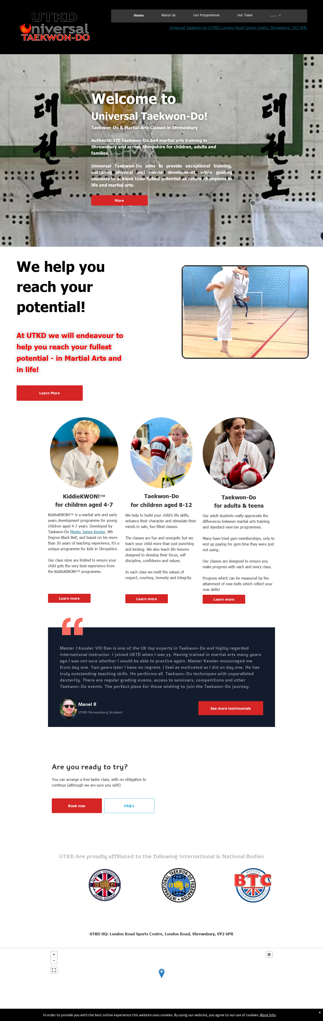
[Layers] (269, 954)
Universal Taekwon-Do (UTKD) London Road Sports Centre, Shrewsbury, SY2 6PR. (239, 27)
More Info (268, 1014)
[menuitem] (141, 15)
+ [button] (54, 954)
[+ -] (161, 978)
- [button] (54, 961)
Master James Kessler (87, 531)
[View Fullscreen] (54, 970)
